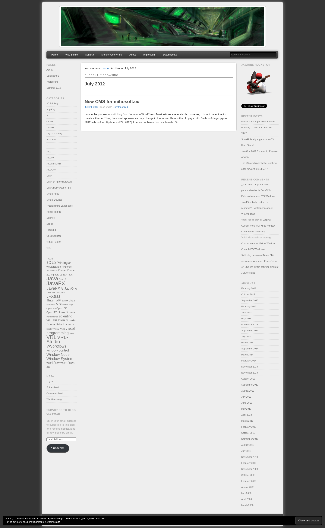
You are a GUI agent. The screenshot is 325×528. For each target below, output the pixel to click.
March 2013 (247, 421)
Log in (49, 381)
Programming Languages (59, 206)
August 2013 (247, 391)
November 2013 (249, 372)
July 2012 (246, 451)
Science (50, 218)
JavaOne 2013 (53, 292)
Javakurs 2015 (54, 163)
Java (48, 151)
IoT (48, 145)
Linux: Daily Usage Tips (58, 187)
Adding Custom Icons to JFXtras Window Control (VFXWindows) (258, 226)
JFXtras (53, 296)
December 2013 (249, 366)
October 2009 (248, 475)
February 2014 (248, 360)
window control (57, 350)
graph (64, 274)
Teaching (51, 230)
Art (47, 115)
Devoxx (50, 127)
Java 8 (62, 279)
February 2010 (248, 463)
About (132, 54)
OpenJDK (61, 308)
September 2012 (249, 439)
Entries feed (52, 387)
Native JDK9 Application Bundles (258, 121)
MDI (59, 304)
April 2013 (246, 415)
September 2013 (249, 384)
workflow (53, 363)
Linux (49, 175)
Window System (59, 359)
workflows (67, 363)
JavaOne (51, 169)
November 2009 (249, 469)
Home (54, 54)
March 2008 (247, 505)
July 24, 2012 (91, 107)
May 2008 (246, 493)
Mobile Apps (52, 193)
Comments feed (54, 393)
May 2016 (246, 318)
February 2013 (248, 427)
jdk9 (63, 292)
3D (48, 262)
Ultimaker (61, 324)
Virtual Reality (53, 242)
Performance (52, 317)
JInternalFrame (57, 300)
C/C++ (49, 121)
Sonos (49, 224)
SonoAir (89, 54)
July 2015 (246, 336)
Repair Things (53, 212)
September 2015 (249, 330)
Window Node (58, 354)
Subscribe (58, 448)
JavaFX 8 (55, 288)
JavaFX (50, 157)
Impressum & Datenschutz (46, 522)
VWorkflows (56, 346)
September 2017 (249, 300)
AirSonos (67, 267)
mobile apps (67, 305)
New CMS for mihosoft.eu (112, 101)
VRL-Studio (71, 54)
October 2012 (248, 433)
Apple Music (52, 270)
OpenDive (51, 308)
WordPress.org (54, 399)
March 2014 (247, 354)
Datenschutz (170, 54)
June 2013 (246, 403)
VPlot (71, 333)
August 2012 (247, 445)
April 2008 (246, 499)
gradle (55, 274)
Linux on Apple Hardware (59, 181)
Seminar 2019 (53, 88)
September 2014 (249, 348)
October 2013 (248, 378)
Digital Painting (54, 133)
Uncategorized (120, 107)
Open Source (66, 312)
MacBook (50, 305)
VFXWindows (268, 196)
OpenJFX (51, 312)
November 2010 (249, 457)
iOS (71, 275)
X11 (48, 367)
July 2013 (246, 397)
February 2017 (248, 306)
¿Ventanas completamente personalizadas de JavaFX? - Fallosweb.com (256, 190)
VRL (48, 248)
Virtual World (59, 329)
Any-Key (50, 109)
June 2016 (246, 312)
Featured (51, 139)
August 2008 (247, 487)
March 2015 (247, 342)
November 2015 (249, 324)
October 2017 (248, 294)
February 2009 (248, 481)
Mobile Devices (54, 200)
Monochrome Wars (111, 54)
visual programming (60, 330)
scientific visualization (59, 318)
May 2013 (246, 409)
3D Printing (52, 103)
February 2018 (248, 288)
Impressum (149, 54)
